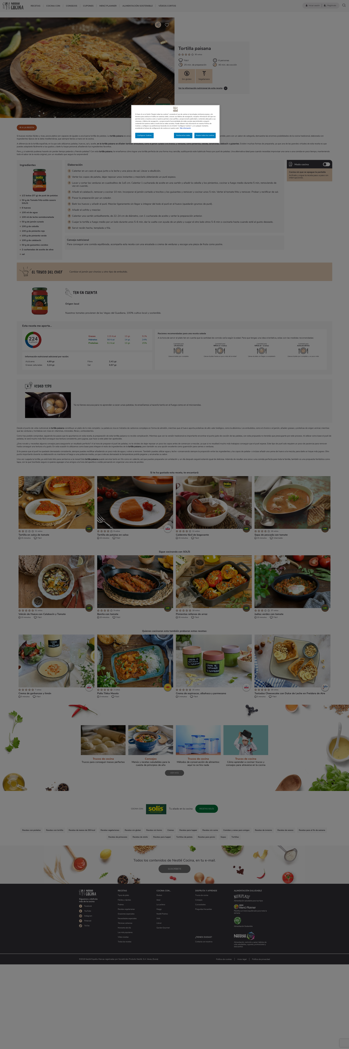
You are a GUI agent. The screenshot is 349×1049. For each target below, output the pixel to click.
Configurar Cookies (144, 135)
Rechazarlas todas (183, 135)
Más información (185, 128)
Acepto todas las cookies (205, 135)
